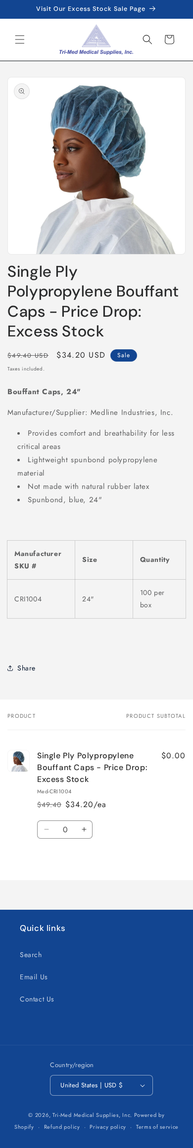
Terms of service (157, 1127)
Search (31, 955)
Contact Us (37, 999)
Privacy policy (108, 1127)
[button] (20, 39)
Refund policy (62, 1127)
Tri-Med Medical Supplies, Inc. (92, 1115)
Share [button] (26, 668)
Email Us (34, 977)
